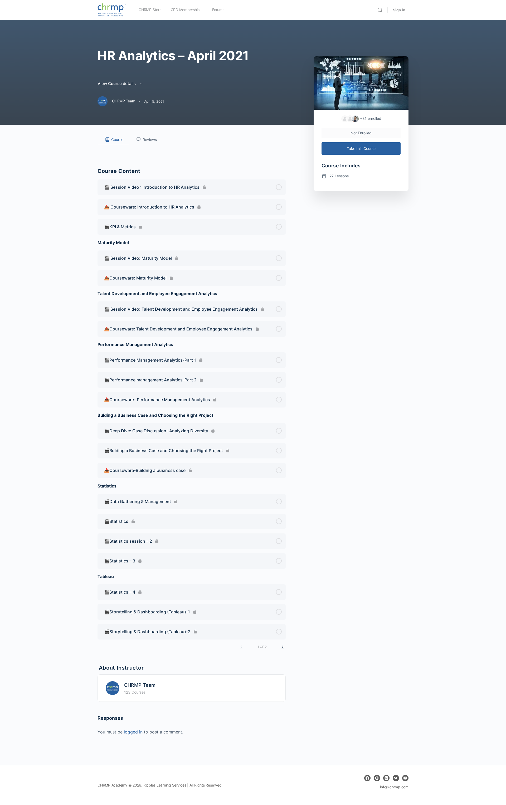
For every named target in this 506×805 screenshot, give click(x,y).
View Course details (117, 83)
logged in (133, 732)
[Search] (380, 10)
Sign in (399, 10)
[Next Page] (282, 647)
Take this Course (361, 148)
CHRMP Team (139, 685)
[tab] (113, 139)
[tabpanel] (192, 149)
